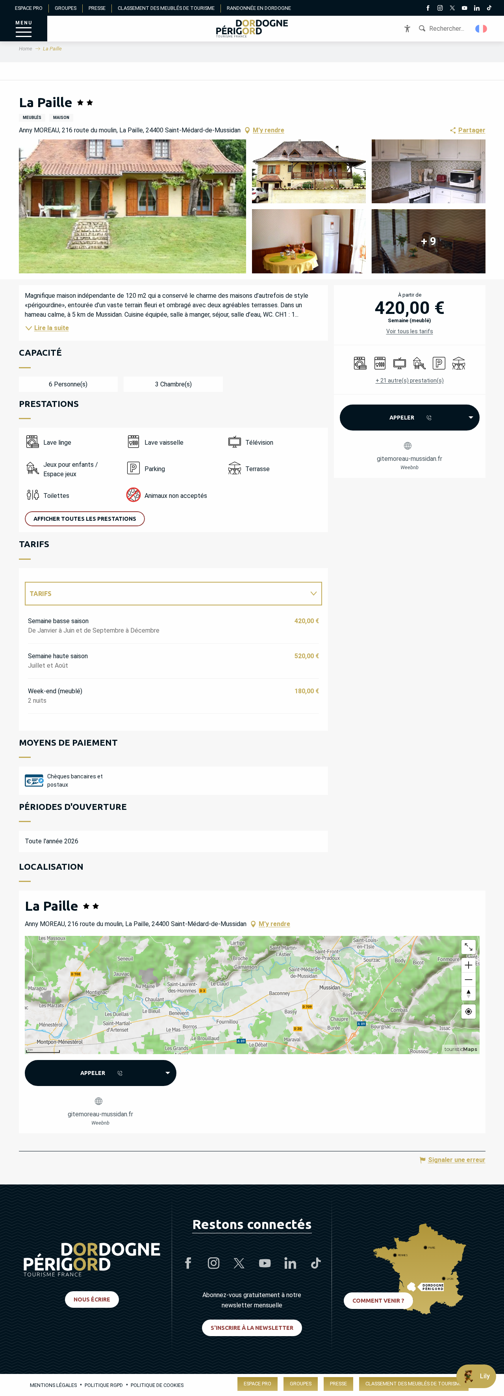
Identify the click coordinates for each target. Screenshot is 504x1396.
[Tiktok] (489, 8)
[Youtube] (464, 8)
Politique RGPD (104, 1385)
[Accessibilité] (407, 28)
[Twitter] (452, 8)
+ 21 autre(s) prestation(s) (410, 380)
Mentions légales (53, 1385)
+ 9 (428, 241)
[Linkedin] (477, 8)
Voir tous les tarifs (409, 331)
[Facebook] (428, 8)
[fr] (481, 29)
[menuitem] (252, 28)
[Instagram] (440, 8)
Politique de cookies (157, 1385)
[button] (481, 29)
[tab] (166, 594)
